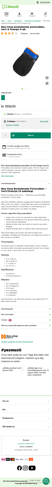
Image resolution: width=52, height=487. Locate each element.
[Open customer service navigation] (46, 481)
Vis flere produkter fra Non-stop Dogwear (17, 342)
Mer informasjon (7, 176)
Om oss (5, 401)
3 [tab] (26, 88)
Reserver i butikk (12, 125)
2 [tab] (24, 88)
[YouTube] (32, 468)
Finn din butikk (45, 2)
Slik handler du (8, 427)
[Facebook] (19, 468)
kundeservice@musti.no (26, 443)
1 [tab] (22, 88)
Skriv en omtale (35, 33)
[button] (14, 378)
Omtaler (6, 320)
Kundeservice (7, 418)
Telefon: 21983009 (26, 447)
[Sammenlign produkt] (47, 83)
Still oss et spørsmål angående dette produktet (19, 326)
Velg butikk (44, 121)
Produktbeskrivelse (8, 184)
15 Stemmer (24, 33)
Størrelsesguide (7, 309)
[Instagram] (25, 468)
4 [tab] (28, 88)
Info (4, 410)
